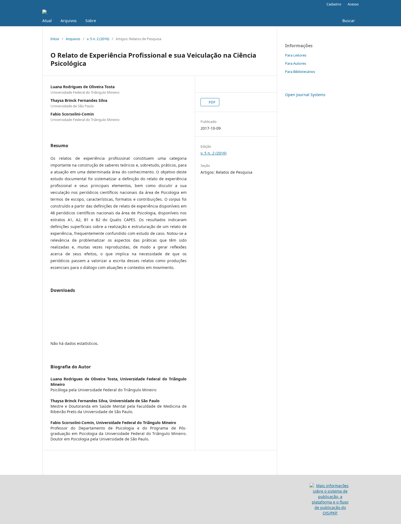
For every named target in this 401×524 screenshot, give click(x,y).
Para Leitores (295, 55)
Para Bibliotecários (300, 71)
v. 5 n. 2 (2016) (98, 38)
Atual (47, 20)
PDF (212, 102)
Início (54, 38)
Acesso (353, 4)
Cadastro (334, 4)
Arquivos (69, 20)
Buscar (348, 20)
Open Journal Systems (305, 94)
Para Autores (295, 63)
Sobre (90, 20)
